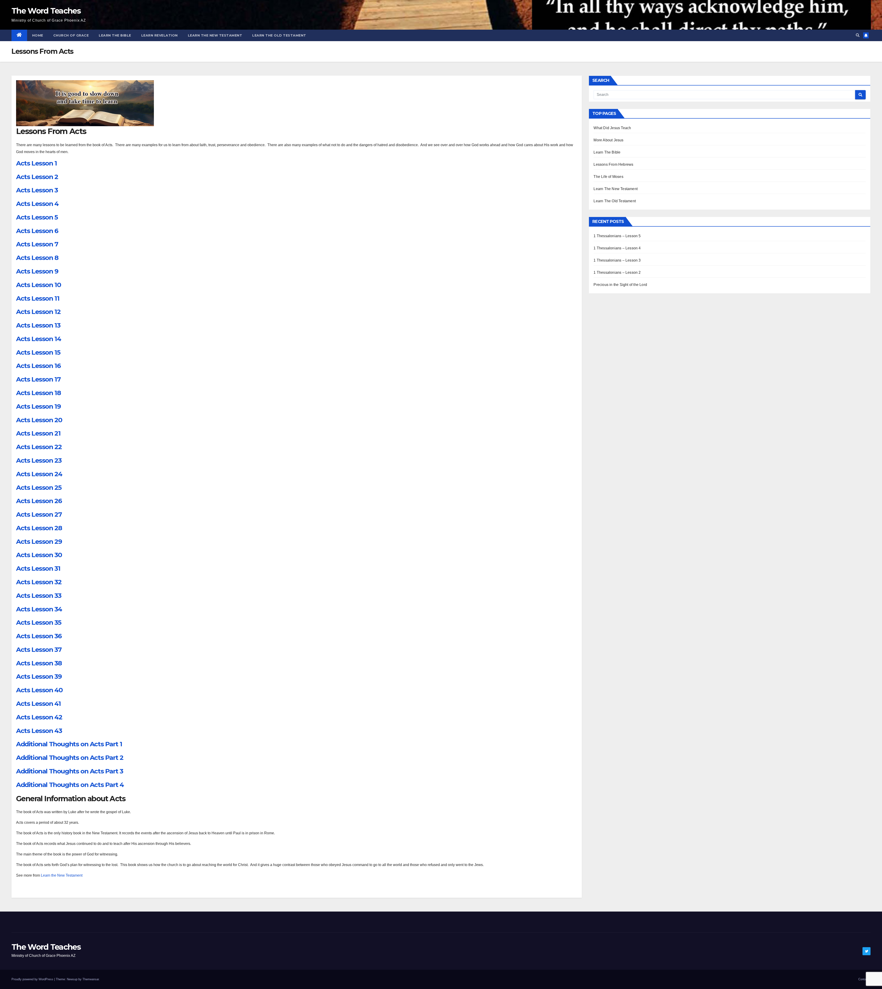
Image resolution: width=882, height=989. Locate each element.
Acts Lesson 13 (38, 325)
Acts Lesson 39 (39, 676)
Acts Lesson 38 (39, 663)
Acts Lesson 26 (39, 501)
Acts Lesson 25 (38, 487)
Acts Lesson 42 (39, 717)
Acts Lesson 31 (38, 568)
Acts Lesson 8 (37, 258)
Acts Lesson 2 (37, 177)
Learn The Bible (115, 35)
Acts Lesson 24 (39, 474)
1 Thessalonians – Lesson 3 (617, 260)
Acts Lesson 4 (37, 204)
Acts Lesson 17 (38, 379)
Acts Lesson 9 (37, 271)
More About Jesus (608, 140)
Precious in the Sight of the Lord (620, 285)
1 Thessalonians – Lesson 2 (617, 272)
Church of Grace (71, 35)
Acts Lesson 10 (38, 285)
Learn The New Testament (215, 35)
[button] (857, 35)
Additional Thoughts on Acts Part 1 (69, 744)
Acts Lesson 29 (39, 541)
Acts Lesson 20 (39, 420)
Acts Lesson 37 (38, 649)
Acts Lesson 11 (37, 298)
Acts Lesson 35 (38, 622)
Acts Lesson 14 (38, 339)
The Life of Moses (608, 177)
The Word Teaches (46, 11)
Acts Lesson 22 (39, 447)
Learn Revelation (159, 35)
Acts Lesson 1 (36, 163)
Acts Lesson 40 (39, 690)
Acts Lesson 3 (37, 190)
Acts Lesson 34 (39, 609)
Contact (863, 979)
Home (37, 35)
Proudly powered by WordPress (32, 979)
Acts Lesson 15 (38, 352)
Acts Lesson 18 (38, 393)
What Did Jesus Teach (612, 128)
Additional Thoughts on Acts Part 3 (69, 771)
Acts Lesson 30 (39, 555)
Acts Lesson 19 (38, 406)
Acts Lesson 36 (39, 636)
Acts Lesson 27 (39, 514)
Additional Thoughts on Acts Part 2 (69, 757)
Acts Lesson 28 (39, 528)
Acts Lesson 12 (38, 312)
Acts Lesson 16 (38, 366)
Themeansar (90, 979)
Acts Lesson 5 (37, 217)
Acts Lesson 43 (39, 731)
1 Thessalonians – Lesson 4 (617, 248)
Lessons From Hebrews (613, 164)
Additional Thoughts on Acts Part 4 (70, 785)
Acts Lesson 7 (37, 244)
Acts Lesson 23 (38, 460)
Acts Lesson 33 (38, 595)
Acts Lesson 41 (38, 703)
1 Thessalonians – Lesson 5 (617, 236)
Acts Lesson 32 (38, 582)
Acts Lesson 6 (37, 231)
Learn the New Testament (61, 875)
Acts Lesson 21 (38, 433)
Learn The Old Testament (279, 35)
